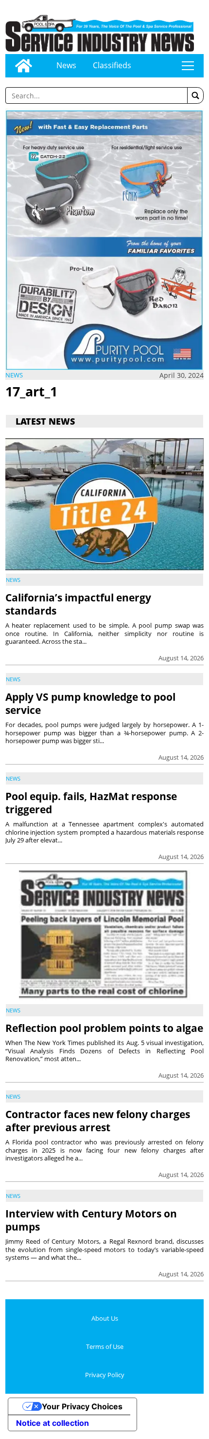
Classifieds (112, 65)
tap (188, 65)
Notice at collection (52, 1423)
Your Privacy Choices (82, 1406)
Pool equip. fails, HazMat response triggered (91, 802)
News (66, 65)
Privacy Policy (104, 1374)
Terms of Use (104, 1346)
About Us (104, 1318)
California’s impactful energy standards (78, 604)
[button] (195, 95)
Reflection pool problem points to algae (104, 1028)
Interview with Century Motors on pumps (91, 1220)
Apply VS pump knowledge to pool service (90, 703)
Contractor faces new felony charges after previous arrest (97, 1120)
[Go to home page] (23, 65)
